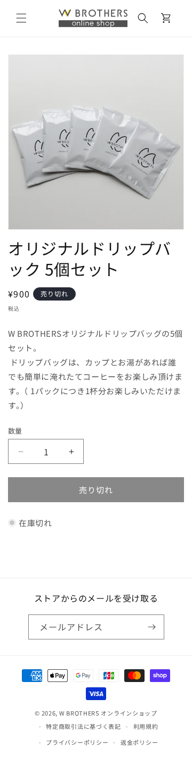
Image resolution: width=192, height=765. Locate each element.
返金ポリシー (139, 742)
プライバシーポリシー (77, 742)
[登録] (152, 626)
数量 (15, 431)
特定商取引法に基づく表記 (83, 726)
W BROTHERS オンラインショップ (108, 713)
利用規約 (145, 726)
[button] (21, 18)
